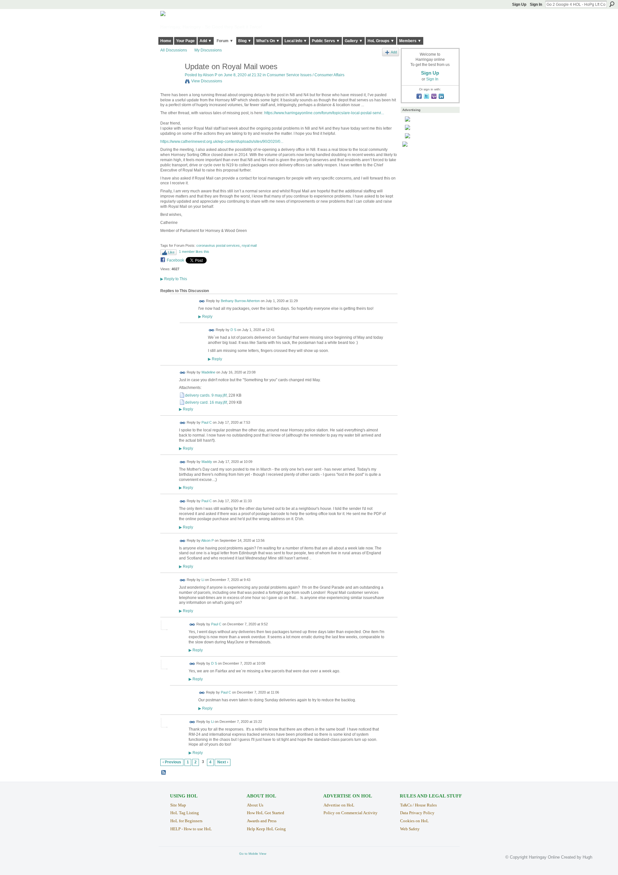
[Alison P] (170, 80)
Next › (222, 762)
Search (611, 4)
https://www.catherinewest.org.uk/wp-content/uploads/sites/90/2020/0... (221, 141)
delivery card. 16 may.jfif (206, 402)
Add (394, 52)
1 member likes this (194, 251)
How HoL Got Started (265, 812)
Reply (205, 316)
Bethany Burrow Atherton (240, 301)
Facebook (175, 260)
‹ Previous (172, 762)
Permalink (202, 301)
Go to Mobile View (252, 853)
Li (202, 580)
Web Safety (410, 828)
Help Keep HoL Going (266, 828)
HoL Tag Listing (184, 812)
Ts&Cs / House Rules (418, 805)
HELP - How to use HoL (191, 828)
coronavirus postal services (218, 245)
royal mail (249, 245)
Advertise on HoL (338, 805)
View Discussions (206, 81)
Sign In (536, 4)
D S (233, 330)
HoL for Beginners (186, 820)
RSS (164, 773)
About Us (255, 805)
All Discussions (173, 50)
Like (171, 252)
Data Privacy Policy (417, 812)
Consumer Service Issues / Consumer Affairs (305, 75)
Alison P (210, 75)
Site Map (178, 805)
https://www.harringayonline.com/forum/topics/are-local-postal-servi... (324, 113)
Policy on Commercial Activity (350, 812)
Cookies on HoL (414, 820)
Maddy (206, 462)
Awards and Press (261, 820)
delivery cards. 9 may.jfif (206, 395)
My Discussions (208, 50)
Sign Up (519, 4)
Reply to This (173, 279)
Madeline (208, 372)
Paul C (206, 423)
